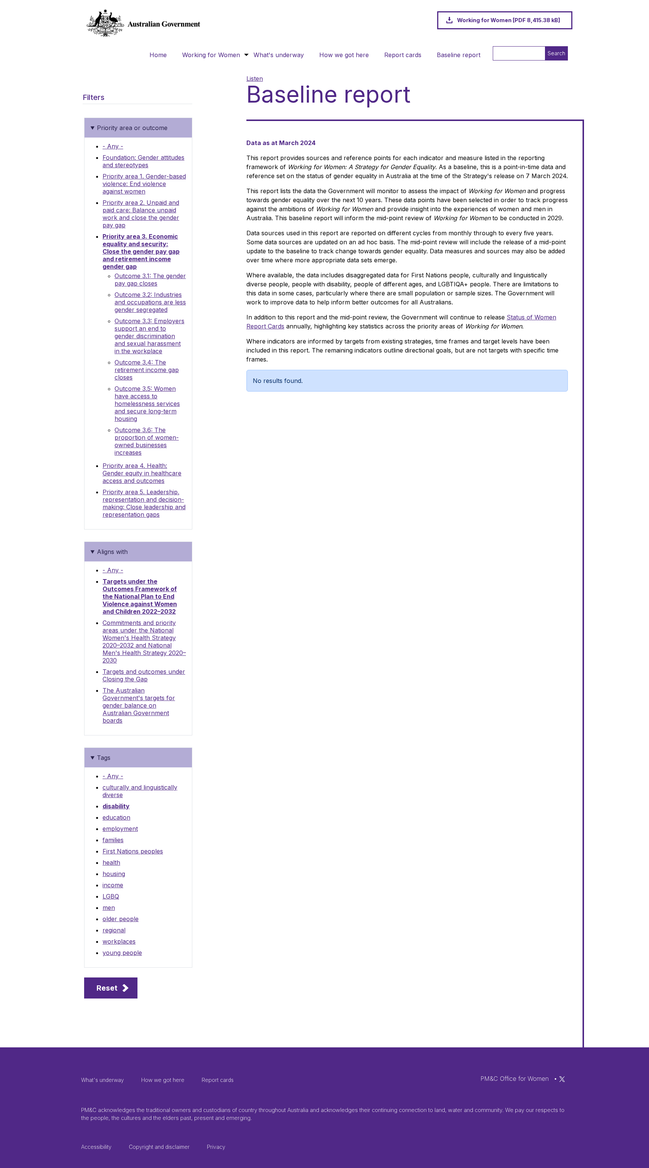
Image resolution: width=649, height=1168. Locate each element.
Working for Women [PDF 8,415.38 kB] (508, 20)
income (113, 885)
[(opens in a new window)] (562, 1078)
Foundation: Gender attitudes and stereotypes (143, 161)
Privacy (216, 1147)
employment (120, 828)
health (111, 862)
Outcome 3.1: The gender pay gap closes (150, 279)
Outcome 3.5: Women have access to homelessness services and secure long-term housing (147, 403)
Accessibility (96, 1147)
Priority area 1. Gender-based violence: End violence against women (144, 183)
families (113, 840)
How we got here (344, 55)
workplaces (119, 941)
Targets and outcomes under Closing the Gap (144, 675)
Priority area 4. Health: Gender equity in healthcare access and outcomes (142, 473)
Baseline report (458, 55)
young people (122, 952)
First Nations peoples (133, 851)
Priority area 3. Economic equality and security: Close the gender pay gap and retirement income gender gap (141, 251)
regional (114, 930)
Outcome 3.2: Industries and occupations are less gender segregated (150, 302)
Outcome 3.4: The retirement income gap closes (147, 370)
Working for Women (211, 55)
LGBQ (111, 896)
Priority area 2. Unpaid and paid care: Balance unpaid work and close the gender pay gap (141, 214)
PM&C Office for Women (514, 1078)
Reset (107, 987)
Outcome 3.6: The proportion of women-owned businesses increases (147, 441)
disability (116, 806)
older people (121, 919)
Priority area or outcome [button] (132, 128)
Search (556, 53)
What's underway (279, 55)
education (116, 817)
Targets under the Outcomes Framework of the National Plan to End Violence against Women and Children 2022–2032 (140, 596)
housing (114, 874)
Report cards (402, 55)
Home (158, 55)
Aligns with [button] (112, 551)
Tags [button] (103, 757)
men (109, 907)
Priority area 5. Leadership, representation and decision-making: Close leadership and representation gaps (144, 503)
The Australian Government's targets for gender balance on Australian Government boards (139, 705)
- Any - (113, 146)
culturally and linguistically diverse (140, 791)
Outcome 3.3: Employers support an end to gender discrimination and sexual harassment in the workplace (149, 336)
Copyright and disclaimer (159, 1147)
